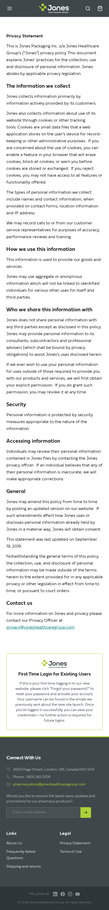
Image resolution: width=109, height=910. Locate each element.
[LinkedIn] (55, 894)
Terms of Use (71, 852)
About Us (14, 843)
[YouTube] (77, 894)
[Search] (88, 8)
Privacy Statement (75, 843)
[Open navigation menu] (9, 8)
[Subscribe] (85, 812)
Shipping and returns (23, 866)
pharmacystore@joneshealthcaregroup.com (49, 784)
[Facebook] (63, 894)
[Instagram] (70, 894)
